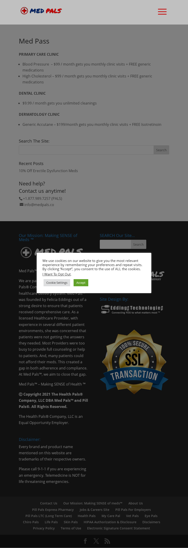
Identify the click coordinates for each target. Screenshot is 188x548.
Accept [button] (81, 283)
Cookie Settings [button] (56, 283)
